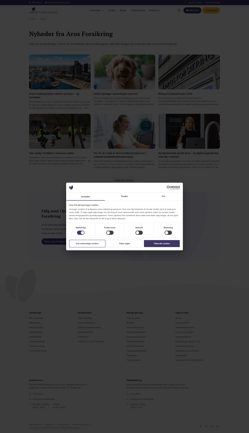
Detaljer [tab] (124, 196)
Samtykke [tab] (85, 197)
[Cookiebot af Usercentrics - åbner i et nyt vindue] (168, 188)
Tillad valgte (124, 243)
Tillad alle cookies (162, 243)
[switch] (110, 233)
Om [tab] (163, 196)
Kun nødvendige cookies (87, 243)
